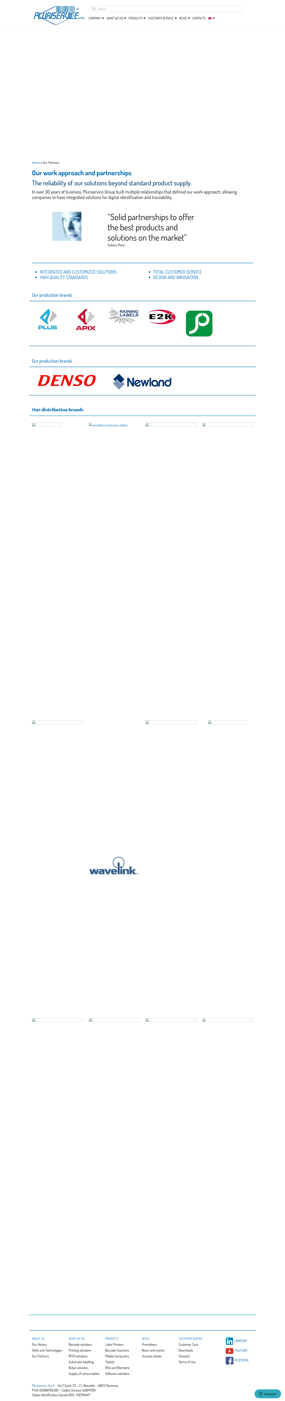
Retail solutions (78, 1368)
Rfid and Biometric (117, 1368)
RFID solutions (78, 1356)
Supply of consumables (84, 1373)
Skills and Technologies (47, 1350)
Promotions (149, 1344)
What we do (77, 1339)
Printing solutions (80, 1350)
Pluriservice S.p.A (43, 1385)
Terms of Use (187, 1362)
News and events (153, 1350)
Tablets (110, 1362)
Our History (39, 1344)
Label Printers (114, 1344)
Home (36, 162)
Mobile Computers (117, 1356)
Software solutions (117, 1373)
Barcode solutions (80, 1344)
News (145, 1339)
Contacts (199, 18)
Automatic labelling (81, 1362)
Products (111, 1339)
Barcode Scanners (117, 1350)
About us (38, 1339)
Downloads (186, 1350)
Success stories (152, 1356)
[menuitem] (210, 18)
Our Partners (40, 1356)
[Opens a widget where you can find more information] (267, 1394)
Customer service (191, 1339)
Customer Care (188, 1344)
